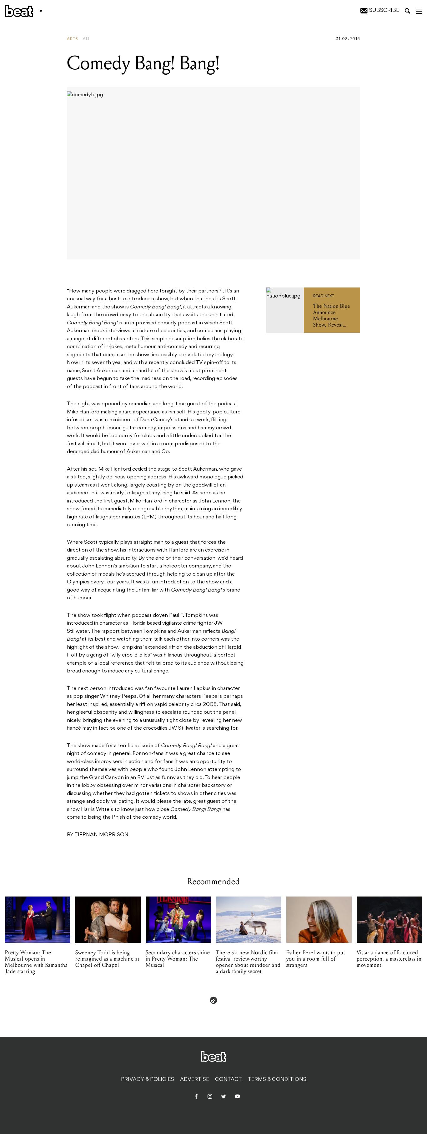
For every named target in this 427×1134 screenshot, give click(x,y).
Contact (228, 1079)
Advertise (194, 1079)
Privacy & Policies (147, 1079)
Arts (72, 39)
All (86, 39)
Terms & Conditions (277, 1079)
